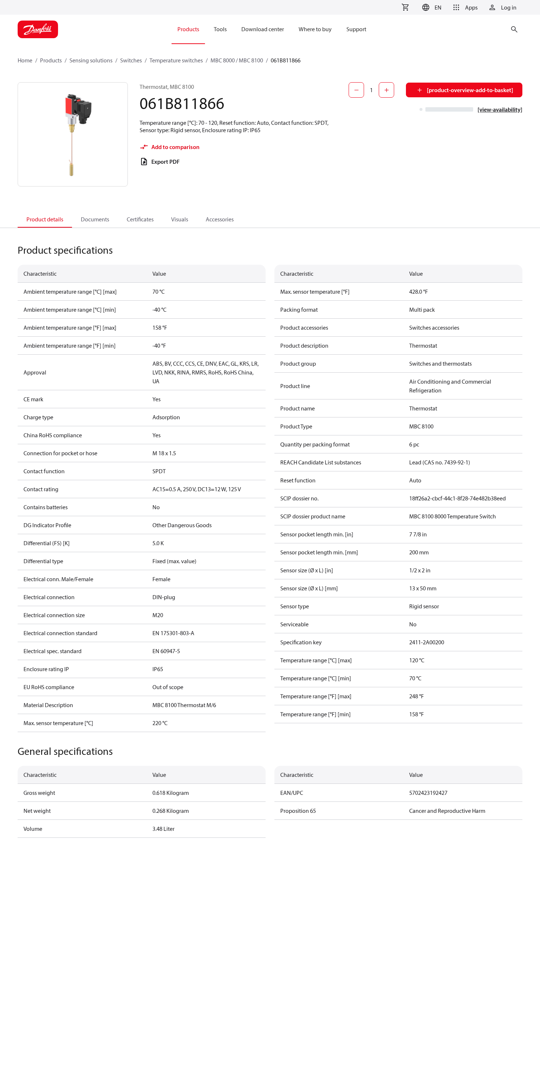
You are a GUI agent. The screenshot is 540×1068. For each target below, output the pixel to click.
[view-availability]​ (500, 109)
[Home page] (38, 29)
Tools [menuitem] (220, 29)
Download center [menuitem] (262, 29)
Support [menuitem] (356, 29)
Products (51, 60)
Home (25, 60)
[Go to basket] (405, 7)
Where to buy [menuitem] (315, 29)
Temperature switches (176, 60)
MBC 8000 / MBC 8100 (236, 60)
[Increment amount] (386, 90)
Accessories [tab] (220, 219)
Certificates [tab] (140, 219)
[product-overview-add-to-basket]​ (470, 90)
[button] (431, 7)
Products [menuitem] (188, 29)
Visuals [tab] (179, 219)
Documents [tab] (95, 219)
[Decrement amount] (356, 90)
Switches (131, 60)
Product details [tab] (44, 219)
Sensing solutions (90, 60)
